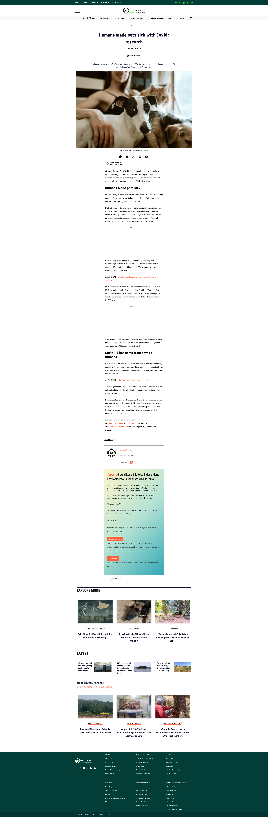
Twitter (120, 423)
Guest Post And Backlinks (144, 758)
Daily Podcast (110, 794)
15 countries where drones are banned (133, 380)
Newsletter (105, 3)
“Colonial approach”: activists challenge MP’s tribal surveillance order (172, 638)
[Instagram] (183, 2)
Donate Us (94, 3)
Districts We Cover (142, 806)
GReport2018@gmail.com (118, 427)
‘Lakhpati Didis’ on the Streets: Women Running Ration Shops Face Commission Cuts (134, 733)
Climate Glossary (111, 790)
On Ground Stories (142, 794)
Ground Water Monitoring (174, 809)
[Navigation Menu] (77, 11)
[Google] (95, 768)
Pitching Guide (171, 774)
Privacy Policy (140, 766)
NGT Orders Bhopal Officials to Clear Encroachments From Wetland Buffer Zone (124, 668)
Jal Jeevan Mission (172, 806)
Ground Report (135, 55)
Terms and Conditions (143, 774)
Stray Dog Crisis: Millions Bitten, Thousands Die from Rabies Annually (134, 638)
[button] (95, 18)
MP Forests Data (171, 787)
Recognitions (109, 774)
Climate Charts (171, 802)
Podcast (172, 18)
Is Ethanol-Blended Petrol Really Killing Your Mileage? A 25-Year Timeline (84, 667)
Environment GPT (118, 3)
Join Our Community (173, 770)
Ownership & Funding (112, 770)
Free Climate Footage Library (115, 798)
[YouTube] (83, 768)
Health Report (134, 628)
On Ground (105, 18)
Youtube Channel (81, 3)
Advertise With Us (142, 762)
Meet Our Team (110, 766)
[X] (179, 2)
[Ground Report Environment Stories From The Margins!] (134, 10)
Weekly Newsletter (172, 762)
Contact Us (109, 762)
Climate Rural (140, 802)
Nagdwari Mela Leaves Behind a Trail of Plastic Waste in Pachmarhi (95, 731)
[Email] (131, 462)
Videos (107, 802)
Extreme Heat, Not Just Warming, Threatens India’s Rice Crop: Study (164, 667)
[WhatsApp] (76, 768)
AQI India (169, 794)
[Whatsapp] (175, 2)
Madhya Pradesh (95, 723)
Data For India (171, 790)
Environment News (95, 628)
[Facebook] (187, 2)
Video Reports (157, 18)
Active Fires (170, 798)
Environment (140, 787)
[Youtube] (191, 2)
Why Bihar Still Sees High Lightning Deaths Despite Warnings (95, 636)
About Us (108, 758)
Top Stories (134, 25)
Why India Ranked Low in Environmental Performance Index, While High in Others (172, 733)
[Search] (191, 18)
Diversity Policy (141, 770)
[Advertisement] (134, 244)
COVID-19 (116, 579)
